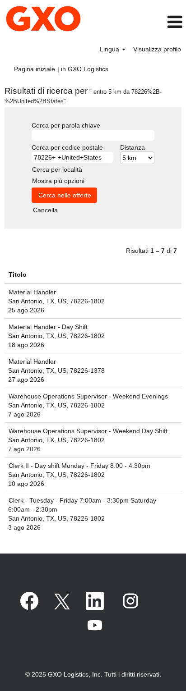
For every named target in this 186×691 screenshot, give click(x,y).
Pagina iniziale (34, 69)
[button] (160, 22)
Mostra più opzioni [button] (58, 180)
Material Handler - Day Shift (48, 326)
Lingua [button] (110, 49)
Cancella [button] (45, 210)
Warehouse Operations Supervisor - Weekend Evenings (88, 396)
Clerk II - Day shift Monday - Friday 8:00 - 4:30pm (79, 465)
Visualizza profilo (157, 49)
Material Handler (32, 292)
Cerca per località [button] (57, 169)
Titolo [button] (18, 274)
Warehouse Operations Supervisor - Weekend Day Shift (88, 431)
